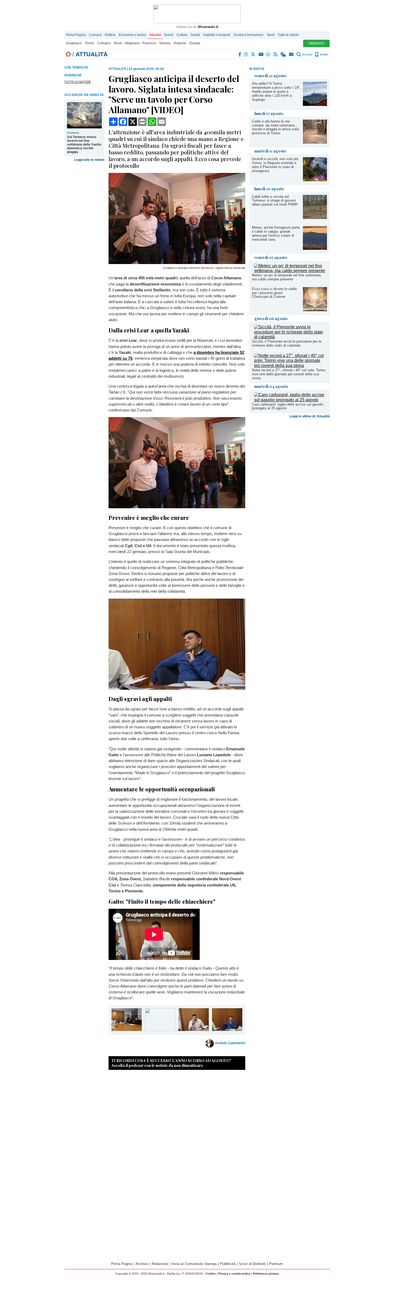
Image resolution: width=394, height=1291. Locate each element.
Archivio (307, 54)
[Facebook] (239, 54)
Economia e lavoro (132, 35)
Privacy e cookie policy (234, 1273)
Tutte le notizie (288, 35)
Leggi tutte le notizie (89, 160)
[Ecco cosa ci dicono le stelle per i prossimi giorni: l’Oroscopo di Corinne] (315, 309)
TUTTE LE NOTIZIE (77, 81)
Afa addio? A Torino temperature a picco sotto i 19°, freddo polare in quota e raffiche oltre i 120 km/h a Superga (276, 91)
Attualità (155, 35)
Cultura (182, 35)
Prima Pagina (76, 35)
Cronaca (95, 35)
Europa (194, 43)
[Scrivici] (291, 54)
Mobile (323, 54)
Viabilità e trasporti (216, 35)
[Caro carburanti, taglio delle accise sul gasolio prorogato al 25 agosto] (290, 400)
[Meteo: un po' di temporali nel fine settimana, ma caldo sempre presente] (290, 270)
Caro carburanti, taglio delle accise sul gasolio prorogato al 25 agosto (287, 406)
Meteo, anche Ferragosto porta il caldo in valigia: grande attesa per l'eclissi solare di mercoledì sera (276, 233)
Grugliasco (74, 43)
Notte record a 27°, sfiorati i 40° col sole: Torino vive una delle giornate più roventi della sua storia (288, 374)
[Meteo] (283, 54)
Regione (180, 43)
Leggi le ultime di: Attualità (309, 416)
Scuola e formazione (248, 35)
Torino (89, 43)
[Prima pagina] (68, 54)
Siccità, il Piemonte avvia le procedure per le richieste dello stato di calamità (286, 343)
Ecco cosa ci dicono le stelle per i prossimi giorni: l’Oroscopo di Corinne (274, 293)
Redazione (160, 1264)
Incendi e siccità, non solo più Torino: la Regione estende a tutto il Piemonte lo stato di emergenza (275, 165)
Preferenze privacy (266, 1273)
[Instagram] (246, 54)
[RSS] (275, 54)
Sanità (195, 35)
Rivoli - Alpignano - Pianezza (135, 43)
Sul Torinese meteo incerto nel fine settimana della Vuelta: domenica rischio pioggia (84, 144)
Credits (211, 1273)
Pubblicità (227, 1264)
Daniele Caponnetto (230, 1043)
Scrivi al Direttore (252, 1264)
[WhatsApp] (268, 54)
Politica (110, 35)
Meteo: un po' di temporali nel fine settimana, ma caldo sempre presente (287, 277)
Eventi (168, 35)
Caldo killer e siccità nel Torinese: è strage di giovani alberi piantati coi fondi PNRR (275, 201)
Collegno (104, 43)
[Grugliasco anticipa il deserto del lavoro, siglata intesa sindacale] (177, 262)
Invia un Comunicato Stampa (194, 1264)
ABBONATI (316, 43)
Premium (276, 1264)
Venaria (164, 43)
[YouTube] (261, 54)
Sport (270, 35)
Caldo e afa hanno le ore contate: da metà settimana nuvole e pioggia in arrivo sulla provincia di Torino (275, 127)
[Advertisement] (289, 462)
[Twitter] (253, 54)
